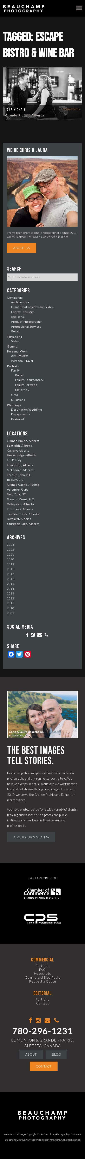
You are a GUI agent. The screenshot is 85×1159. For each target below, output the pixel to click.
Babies (20, 375)
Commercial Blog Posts (42, 977)
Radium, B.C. (15, 479)
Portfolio (42, 965)
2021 (10, 554)
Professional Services (26, 326)
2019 (10, 564)
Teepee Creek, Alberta (23, 514)
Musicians (18, 400)
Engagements (71, 108)
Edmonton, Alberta (20, 465)
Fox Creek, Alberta (20, 509)
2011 (10, 603)
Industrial (18, 317)
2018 (10, 569)
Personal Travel (22, 360)
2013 (10, 593)
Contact (42, 1003)
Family (15, 370)
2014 (10, 588)
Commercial (15, 297)
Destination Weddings (27, 409)
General (12, 346)
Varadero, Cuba (17, 489)
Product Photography (26, 321)
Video (15, 341)
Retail (15, 331)
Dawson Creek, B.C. (21, 499)
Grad (14, 395)
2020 (10, 559)
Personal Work (17, 351)
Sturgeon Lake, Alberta (23, 523)
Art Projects (19, 355)
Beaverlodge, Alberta (22, 455)
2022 (10, 549)
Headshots (42, 973)
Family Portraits (26, 384)
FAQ (42, 969)
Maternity (22, 389)
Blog (56, 1054)
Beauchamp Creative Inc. (17, 1139)
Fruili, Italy (14, 460)
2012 (10, 598)
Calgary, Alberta (18, 450)
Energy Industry (22, 312)
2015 (10, 583)
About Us (21, 248)
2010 (10, 608)
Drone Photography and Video (32, 307)
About (31, 1054)
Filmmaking (14, 336)
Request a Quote (42, 981)
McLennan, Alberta (20, 470)
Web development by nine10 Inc (44, 1139)
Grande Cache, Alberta (23, 484)
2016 (10, 579)
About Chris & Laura (31, 837)
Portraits (13, 366)
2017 (10, 574)
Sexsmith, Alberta (19, 445)
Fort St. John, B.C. (19, 475)
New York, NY (16, 494)
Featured (17, 419)
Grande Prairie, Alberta (24, 115)
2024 (10, 544)
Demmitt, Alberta (19, 518)
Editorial (42, 993)
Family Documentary (29, 379)
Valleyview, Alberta (20, 504)
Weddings (14, 405)
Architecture (20, 302)
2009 (10, 613)
